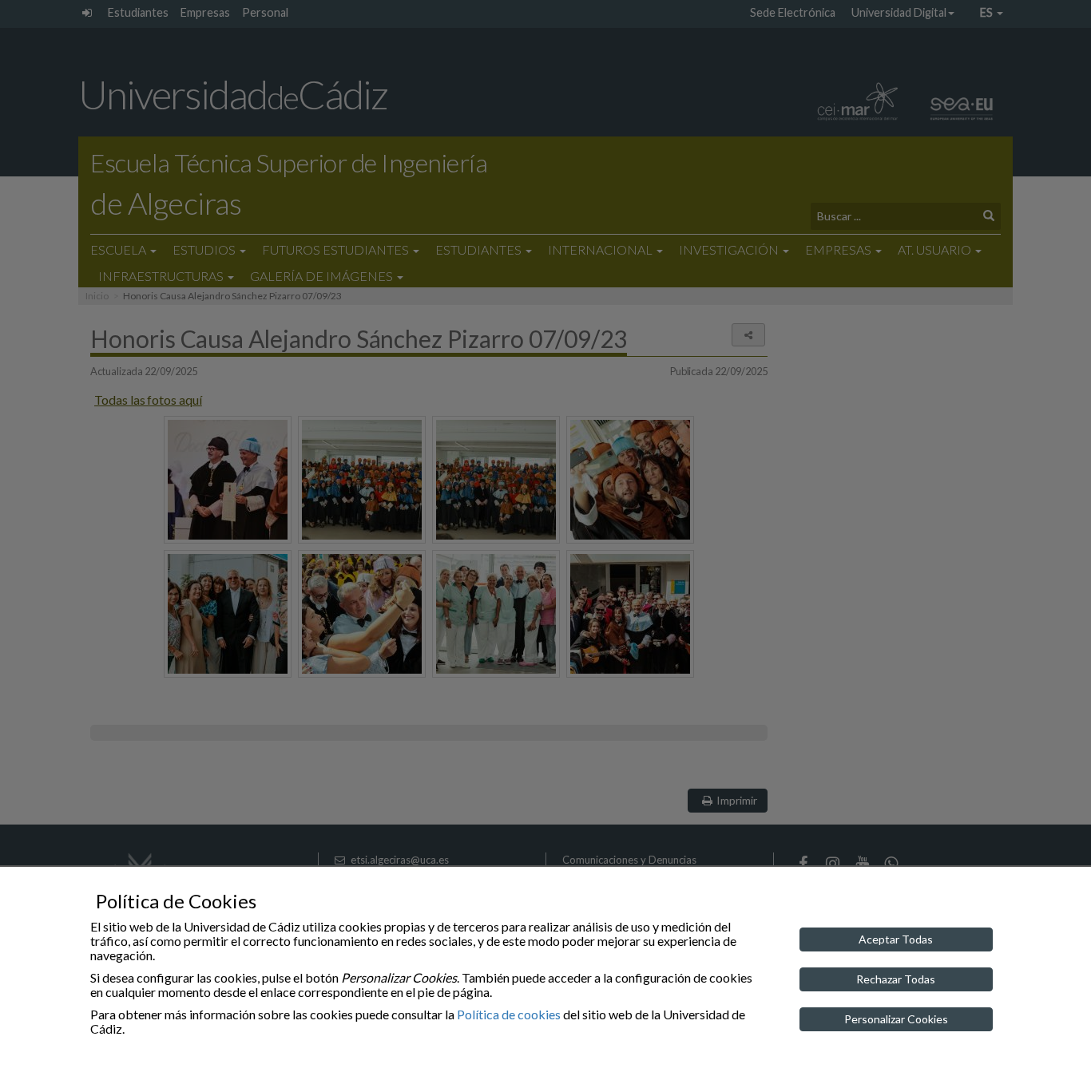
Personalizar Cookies (896, 1019)
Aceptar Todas (896, 939)
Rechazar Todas (895, 979)
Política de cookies (509, 1014)
